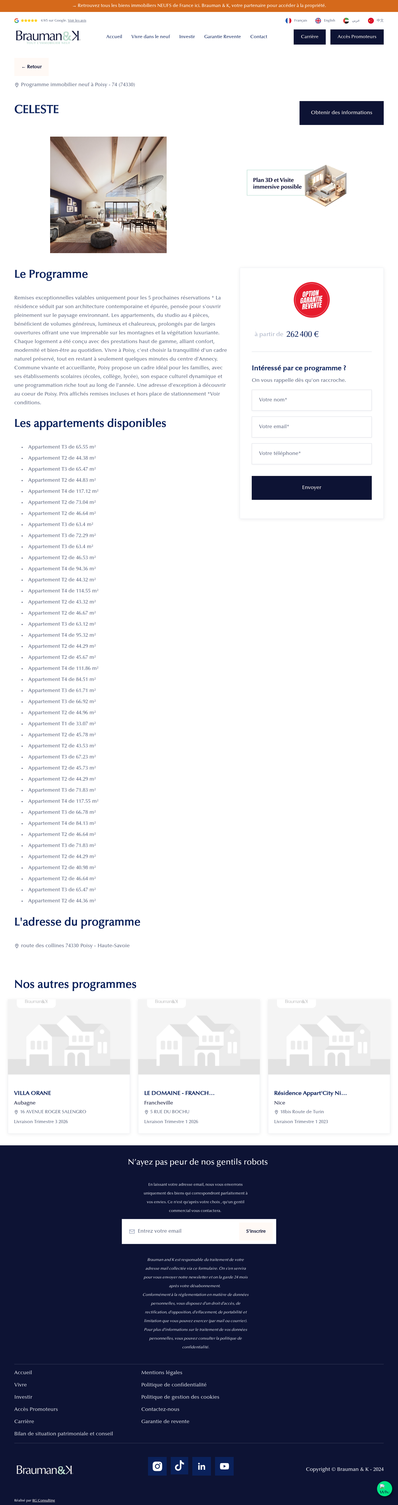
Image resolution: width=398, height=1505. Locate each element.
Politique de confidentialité (174, 1385)
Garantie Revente (222, 37)
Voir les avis (77, 20)
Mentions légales (161, 1373)
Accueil (114, 37)
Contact (258, 37)
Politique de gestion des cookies (180, 1397)
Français (300, 20)
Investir (187, 37)
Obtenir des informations (341, 113)
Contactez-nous (160, 1409)
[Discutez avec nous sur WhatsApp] (384, 1488)
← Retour (31, 67)
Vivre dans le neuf (150, 37)
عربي (356, 20)
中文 (380, 20)
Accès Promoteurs (357, 37)
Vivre (20, 1385)
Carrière (309, 37)
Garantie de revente (165, 1422)
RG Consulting (43, 1500)
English (329, 20)
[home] (49, 37)
